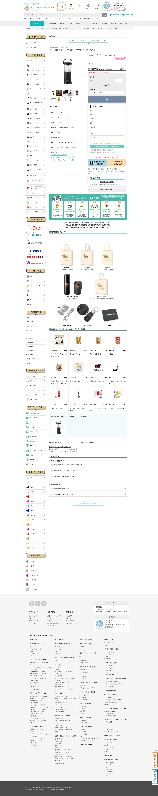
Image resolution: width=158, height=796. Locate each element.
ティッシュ (107, 773)
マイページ (79, 8)
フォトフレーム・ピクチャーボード (113, 652)
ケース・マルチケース (60, 680)
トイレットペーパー (109, 775)
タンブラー (45, 18)
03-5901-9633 (119, 5)
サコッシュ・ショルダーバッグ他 (38, 689)
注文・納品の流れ (50, 23)
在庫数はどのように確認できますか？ (65, 476)
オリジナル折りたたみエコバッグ (38, 673)
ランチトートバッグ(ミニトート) (38, 678)
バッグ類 (32, 646)
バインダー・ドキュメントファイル (63, 671)
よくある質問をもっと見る (88, 503)
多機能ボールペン (108, 670)
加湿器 (106, 656)
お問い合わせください (107, 182)
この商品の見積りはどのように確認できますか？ (68, 464)
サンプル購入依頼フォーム (72, 620)
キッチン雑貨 (82, 731)
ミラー (81, 674)
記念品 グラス (58, 745)
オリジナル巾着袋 (34, 680)
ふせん (56, 660)
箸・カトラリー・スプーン (86, 740)
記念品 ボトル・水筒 (60, 743)
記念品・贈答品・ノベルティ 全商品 (62, 157)
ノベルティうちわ (108, 713)
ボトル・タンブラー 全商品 (38, 693)
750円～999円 (29, 354)
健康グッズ (82, 685)
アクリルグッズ (34, 639)
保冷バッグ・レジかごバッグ (37, 675)
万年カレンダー (83, 720)
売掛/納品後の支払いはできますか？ (64, 494)
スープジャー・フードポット (37, 711)
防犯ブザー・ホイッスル (61, 727)
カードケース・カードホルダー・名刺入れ (65, 678)
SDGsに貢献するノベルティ (37, 643)
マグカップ (32, 722)
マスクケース (107, 764)
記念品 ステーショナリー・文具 (62, 749)
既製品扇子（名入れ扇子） (111, 711)
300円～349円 (29, 338)
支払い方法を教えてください (62, 488)
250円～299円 (29, 334)
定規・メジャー (58, 684)
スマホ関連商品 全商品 (37, 726)
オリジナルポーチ (34, 686)
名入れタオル (82, 697)
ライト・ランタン (108, 654)
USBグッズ (57, 646)
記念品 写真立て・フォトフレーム (63, 756)
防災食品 (57, 731)
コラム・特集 (123, 23)
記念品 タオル (58, 754)
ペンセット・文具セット (61, 711)
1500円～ (28, 363)
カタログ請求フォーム (71, 623)
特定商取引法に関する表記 (54, 623)
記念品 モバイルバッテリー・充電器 (64, 758)
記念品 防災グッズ (59, 763)
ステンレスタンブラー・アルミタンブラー (40, 696)
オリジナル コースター (85, 729)
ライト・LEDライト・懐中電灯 (62, 720)
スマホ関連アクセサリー (36, 745)
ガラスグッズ (108, 755)
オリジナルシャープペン (61, 702)
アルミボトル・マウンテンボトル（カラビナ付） (42, 707)
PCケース (57, 653)
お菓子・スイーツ (83, 708)
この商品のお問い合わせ (118, 163)
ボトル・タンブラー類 (35, 649)
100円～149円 (29, 321)
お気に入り (88, 8)
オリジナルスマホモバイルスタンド (38, 734)
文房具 (31, 651)
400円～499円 (29, 346)
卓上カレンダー (83, 722)
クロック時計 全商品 (85, 643)
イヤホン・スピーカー (35, 736)
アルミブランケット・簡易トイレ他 (63, 729)
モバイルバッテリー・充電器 (37, 729)
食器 (80, 736)
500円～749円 (29, 350)
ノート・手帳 (58, 665)
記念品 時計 (58, 747)
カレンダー (96, 18)
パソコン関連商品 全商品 (62, 643)
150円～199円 (29, 326)
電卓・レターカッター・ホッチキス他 (64, 689)
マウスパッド (58, 649)
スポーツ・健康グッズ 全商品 (88, 682)
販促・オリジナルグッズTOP (54, 616)
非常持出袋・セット (59, 718)
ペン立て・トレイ (59, 675)
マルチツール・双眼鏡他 (110, 690)
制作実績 (113, 23)
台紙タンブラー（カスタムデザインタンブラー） (42, 698)
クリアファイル (59, 639)
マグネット (57, 667)
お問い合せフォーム (71, 618)
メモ (56, 662)
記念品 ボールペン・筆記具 (62, 752)
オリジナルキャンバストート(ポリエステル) (40, 667)
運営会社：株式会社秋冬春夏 (119, 10)
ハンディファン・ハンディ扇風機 (112, 699)
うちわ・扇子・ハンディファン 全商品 (115, 708)
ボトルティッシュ (108, 769)
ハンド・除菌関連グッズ (110, 762)
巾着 (52, 18)
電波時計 (81, 646)
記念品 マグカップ (59, 741)
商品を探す (36, 23)
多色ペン (57, 700)
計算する (107, 99)
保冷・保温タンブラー (35, 702)
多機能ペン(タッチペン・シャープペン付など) (66, 698)
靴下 (105, 727)
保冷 (80, 18)
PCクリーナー (58, 651)
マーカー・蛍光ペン (59, 707)
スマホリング (33, 742)
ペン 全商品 (58, 693)
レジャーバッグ (108, 688)
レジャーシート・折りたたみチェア (113, 684)
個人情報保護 (50, 625)
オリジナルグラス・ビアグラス (37, 718)
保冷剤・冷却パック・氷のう (111, 702)
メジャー (106, 672)
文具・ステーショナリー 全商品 (64, 657)
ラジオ (56, 723)
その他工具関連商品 (109, 674)
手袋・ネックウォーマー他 (111, 731)
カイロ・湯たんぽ (108, 729)
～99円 (27, 317)
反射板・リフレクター (60, 725)
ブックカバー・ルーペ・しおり (62, 682)
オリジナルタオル (83, 695)
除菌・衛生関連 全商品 (111, 759)
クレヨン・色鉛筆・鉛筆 (61, 709)
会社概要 (104, 23)
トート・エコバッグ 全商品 (38, 659)
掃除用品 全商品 (109, 639)
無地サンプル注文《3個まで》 (99, 163)
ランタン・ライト (108, 686)
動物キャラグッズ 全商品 (112, 735)
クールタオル (107, 697)
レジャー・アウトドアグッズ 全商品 (62, 160)
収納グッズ (107, 645)
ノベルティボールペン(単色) (61, 696)
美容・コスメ (82, 669)
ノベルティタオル (83, 699)
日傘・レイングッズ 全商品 (87, 653)
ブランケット (107, 725)
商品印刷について (81, 23)
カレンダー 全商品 (85, 717)
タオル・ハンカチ (108, 747)
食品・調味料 (82, 711)
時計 (80, 649)
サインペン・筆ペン (59, 705)
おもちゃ (106, 749)
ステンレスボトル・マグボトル (37, 705)
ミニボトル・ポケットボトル (37, 713)
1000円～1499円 (30, 358)
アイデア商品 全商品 (85, 639)
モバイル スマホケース (35, 740)
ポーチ (38, 18)
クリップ (57, 669)
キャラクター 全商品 (110, 739)
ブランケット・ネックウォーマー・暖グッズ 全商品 (115, 721)
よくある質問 (94, 23)
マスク (106, 767)
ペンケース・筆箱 (59, 673)
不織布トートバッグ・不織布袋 (37, 671)
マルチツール (107, 668)
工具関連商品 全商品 (110, 662)
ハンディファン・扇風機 (110, 715)
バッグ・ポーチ (108, 742)
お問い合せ (98, 8)
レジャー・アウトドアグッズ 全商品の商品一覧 (63, 451)
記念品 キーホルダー (60, 760)
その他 (106, 751)
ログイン (71, 8)
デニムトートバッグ (35, 669)
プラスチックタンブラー (36, 700)
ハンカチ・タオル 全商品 (87, 692)
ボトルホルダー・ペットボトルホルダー (39, 720)
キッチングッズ (33, 655)
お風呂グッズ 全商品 (85, 744)
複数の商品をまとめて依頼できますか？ (65, 470)
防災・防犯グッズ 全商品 (59, 154)
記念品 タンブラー (59, 739)
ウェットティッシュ (109, 771)
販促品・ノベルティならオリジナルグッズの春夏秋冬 (42, 789)
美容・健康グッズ (83, 672)
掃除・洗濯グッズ (108, 642)
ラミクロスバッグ (34, 684)
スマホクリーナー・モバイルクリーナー (39, 738)
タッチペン (32, 731)
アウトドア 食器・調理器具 (111, 681)
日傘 (80, 658)
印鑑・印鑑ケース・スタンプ (62, 686)
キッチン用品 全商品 (85, 726)
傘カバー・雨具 (83, 660)
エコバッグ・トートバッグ (63, 18)
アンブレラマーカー (84, 662)
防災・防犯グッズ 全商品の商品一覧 (60, 447)
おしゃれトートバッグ (35, 682)
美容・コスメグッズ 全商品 (87, 666)
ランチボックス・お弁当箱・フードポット (89, 738)
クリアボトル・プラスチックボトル (38, 709)
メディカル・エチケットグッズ (87, 688)
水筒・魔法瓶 (33, 716)
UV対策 (106, 704)
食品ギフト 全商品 (85, 703)
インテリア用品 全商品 (111, 649)
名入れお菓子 (87, 18)
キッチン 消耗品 (83, 734)
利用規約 (49, 620)
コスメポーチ (82, 676)
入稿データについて (66, 23)
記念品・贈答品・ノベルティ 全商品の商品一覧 (63, 449)
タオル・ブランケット (35, 653)
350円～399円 (29, 342)
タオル (74, 18)
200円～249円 (29, 330)
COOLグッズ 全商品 (110, 694)
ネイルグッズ (82, 678)
